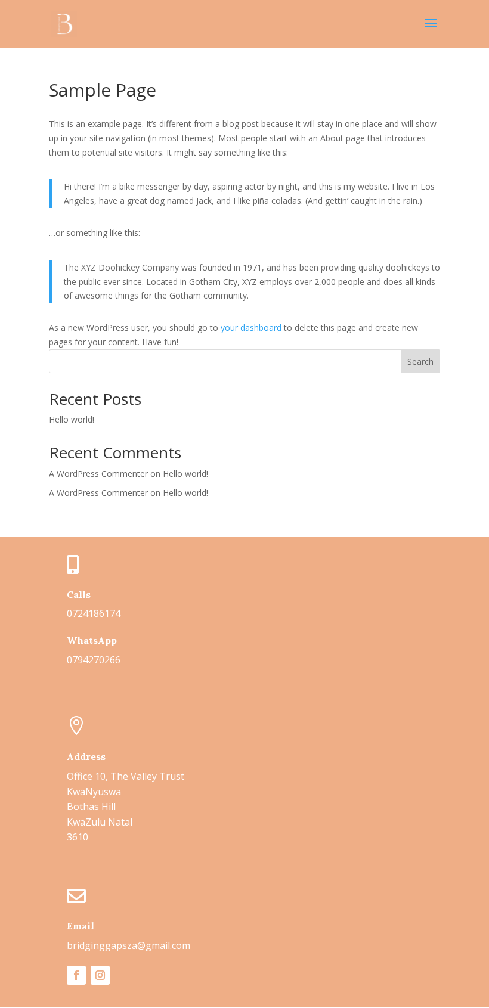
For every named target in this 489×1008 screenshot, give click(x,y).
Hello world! (71, 419)
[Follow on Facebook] (76, 975)
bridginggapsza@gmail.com (128, 945)
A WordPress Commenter (98, 492)
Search (420, 361)
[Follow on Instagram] (100, 975)
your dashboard (251, 327)
